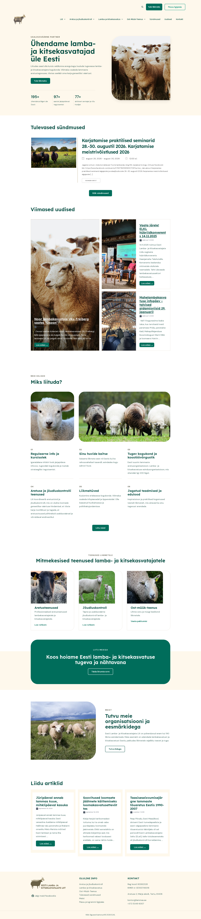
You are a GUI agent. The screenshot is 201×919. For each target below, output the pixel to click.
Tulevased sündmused (90, 895)
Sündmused (155, 19)
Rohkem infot (91, 180)
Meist (82, 898)
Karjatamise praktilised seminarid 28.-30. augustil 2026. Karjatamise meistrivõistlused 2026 (118, 146)
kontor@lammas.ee (137, 900)
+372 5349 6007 (136, 903)
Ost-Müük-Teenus (135, 19)
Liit (61, 19)
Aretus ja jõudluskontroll (81, 19)
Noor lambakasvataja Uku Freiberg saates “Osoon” (61, 321)
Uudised (168, 19)
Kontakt (179, 19)
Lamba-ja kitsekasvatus (109, 19)
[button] (142, 7)
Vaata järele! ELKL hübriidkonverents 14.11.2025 (152, 230)
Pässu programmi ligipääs (91, 902)
